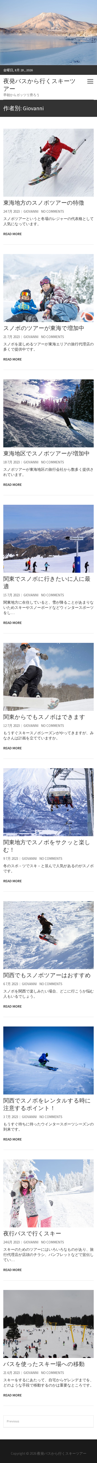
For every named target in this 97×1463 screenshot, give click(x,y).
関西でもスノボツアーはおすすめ (47, 975)
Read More (12, 233)
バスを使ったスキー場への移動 (44, 1364)
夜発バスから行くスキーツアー (39, 85)
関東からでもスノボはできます (44, 717)
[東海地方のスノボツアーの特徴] (48, 163)
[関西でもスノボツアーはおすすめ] (48, 935)
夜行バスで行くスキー (32, 1233)
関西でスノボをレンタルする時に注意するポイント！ (47, 1104)
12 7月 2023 (11, 725)
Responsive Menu (90, 81)
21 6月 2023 (11, 1372)
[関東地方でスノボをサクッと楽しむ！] (48, 802)
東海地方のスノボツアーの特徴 (43, 202)
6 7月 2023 (10, 984)
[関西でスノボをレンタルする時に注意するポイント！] (48, 1060)
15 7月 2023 (11, 595)
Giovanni (31, 211)
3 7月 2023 (10, 1117)
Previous (13, 1421)
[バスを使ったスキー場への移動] (48, 1324)
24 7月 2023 (11, 211)
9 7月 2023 (10, 858)
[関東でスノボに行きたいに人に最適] (48, 539)
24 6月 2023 (11, 1242)
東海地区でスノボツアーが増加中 (46, 453)
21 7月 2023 (11, 337)
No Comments (52, 211)
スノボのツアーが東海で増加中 (43, 328)
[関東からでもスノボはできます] (48, 677)
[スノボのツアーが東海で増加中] (48, 288)
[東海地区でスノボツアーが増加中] (48, 413)
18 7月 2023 (11, 462)
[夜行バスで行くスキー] (48, 1193)
